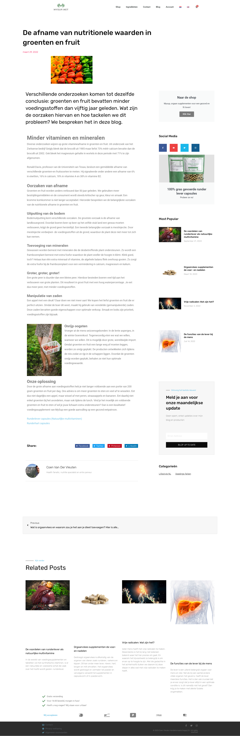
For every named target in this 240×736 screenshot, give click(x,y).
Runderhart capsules (38, 423)
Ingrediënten (132, 7)
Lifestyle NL (165, 473)
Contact (146, 7)
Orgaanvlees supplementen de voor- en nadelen (198, 268)
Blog (158, 7)
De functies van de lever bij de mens (191, 663)
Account (170, 7)
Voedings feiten (183, 473)
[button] (82, 446)
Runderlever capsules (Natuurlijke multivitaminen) (54, 418)
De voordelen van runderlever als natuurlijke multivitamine (198, 234)
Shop (118, 7)
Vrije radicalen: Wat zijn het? (199, 301)
